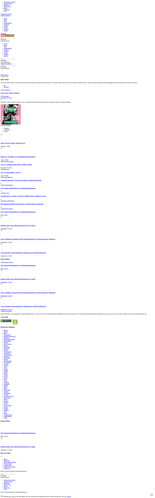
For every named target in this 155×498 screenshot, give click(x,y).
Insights (6, 29)
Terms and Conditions (10, 462)
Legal (5, 381)
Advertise (6, 5)
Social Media (7, 405)
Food (5, 367)
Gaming (6, 372)
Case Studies (7, 352)
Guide (5, 373)
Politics (6, 395)
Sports (6, 407)
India (5, 379)
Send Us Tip (7, 6)
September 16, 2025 (6, 282)
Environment (7, 362)
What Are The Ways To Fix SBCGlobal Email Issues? (18, 157)
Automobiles (7, 341)
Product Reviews (9, 396)
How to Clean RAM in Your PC (11, 172)
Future (5, 27)
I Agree (69, 496)
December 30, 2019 (6, 98)
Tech (5, 21)
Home (5, 18)
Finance (6, 365)
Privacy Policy (8, 464)
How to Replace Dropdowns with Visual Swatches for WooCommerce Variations (28, 239)
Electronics (7, 358)
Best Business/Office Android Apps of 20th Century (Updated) (22, 204)
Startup (6, 408)
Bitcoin (6, 345)
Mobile (6, 385)
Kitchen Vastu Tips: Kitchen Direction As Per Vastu (18, 226)
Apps (5, 333)
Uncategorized (8, 415)
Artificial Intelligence (9, 336)
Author (6, 75)
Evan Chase (5, 96)
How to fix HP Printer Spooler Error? (13, 143)
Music (5, 387)
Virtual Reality (8, 416)
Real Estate (7, 398)
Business (6, 349)
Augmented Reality (9, 339)
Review (6, 26)
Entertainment (8, 23)
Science (6, 402)
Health (6, 375)
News (5, 20)
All (4, 85)
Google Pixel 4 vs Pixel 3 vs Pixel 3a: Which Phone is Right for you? (23, 196)
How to (6, 378)
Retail (5, 399)
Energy (6, 359)
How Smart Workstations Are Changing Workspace (18, 188)
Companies (7, 353)
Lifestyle (6, 24)
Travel (5, 413)
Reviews (6, 87)
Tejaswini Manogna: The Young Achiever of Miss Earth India (21, 180)
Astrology (6, 338)
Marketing (7, 384)
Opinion (6, 392)
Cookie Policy (8, 465)
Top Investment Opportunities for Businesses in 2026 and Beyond (23, 253)
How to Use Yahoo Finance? (10, 93)
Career (6, 350)
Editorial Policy (8, 3)
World (5, 418)
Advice (6, 330)
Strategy (6, 410)
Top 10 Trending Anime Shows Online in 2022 (16, 165)
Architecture (7, 335)
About (5, 8)
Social (5, 404)
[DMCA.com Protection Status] (15, 324)
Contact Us (7, 10)
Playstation (7, 393)
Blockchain (7, 347)
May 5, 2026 (4, 268)
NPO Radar (7, 390)
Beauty (6, 342)
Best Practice (8, 344)
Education (6, 356)
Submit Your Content (9, 2)
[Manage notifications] (151, 495)
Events (6, 31)
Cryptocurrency (8, 355)
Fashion (6, 364)
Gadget (6, 370)
